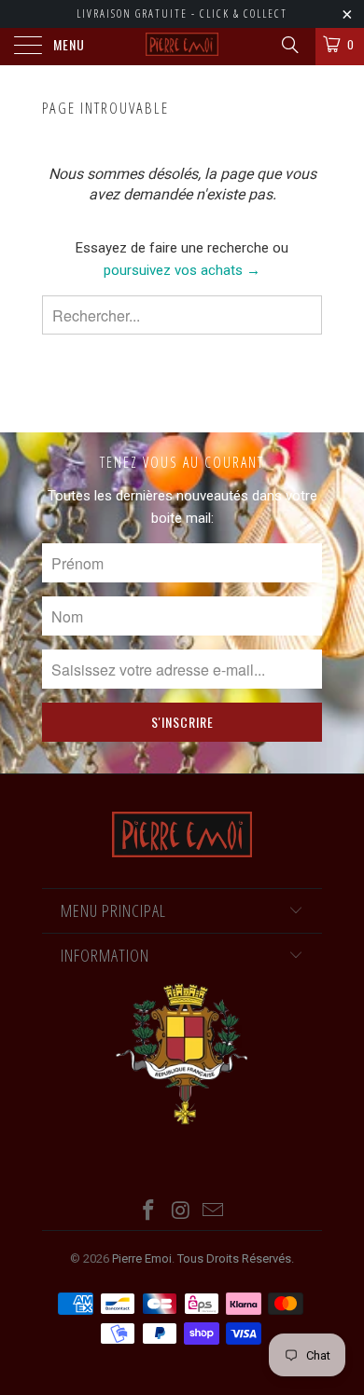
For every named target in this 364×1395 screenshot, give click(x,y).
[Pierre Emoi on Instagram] (181, 1212)
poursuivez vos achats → (182, 270)
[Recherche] (289, 45)
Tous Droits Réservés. (235, 1258)
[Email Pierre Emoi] (214, 1212)
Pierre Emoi (142, 1258)
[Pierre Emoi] (182, 46)
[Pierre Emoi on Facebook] (148, 1212)
